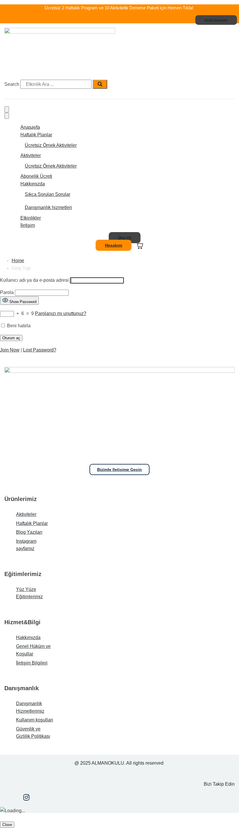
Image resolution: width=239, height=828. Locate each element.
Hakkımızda (32, 183)
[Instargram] (26, 798)
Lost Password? (39, 349)
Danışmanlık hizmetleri (48, 207)
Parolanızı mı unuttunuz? (60, 313)
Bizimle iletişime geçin (119, 469)
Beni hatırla (18, 325)
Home (18, 260)
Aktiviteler (30, 155)
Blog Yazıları (29, 532)
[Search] (100, 84)
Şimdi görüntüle (216, 20)
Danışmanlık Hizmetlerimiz (30, 707)
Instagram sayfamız (26, 545)
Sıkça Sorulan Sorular (47, 194)
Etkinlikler (30, 217)
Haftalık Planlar (36, 134)
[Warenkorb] (139, 245)
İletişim (27, 225)
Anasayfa (30, 127)
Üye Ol (124, 237)
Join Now (10, 349)
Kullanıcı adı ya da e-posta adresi (34, 280)
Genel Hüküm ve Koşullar (33, 650)
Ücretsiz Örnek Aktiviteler (51, 145)
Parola (7, 292)
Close (7, 824)
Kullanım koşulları (34, 719)
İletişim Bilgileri (32, 662)
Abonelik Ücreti (36, 176)
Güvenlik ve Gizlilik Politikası (33, 732)
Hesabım (113, 245)
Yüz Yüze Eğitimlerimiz (29, 593)
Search (11, 84)
